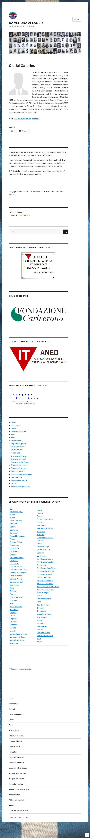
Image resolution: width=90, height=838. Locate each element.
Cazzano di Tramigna (18, 573)
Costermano (14, 585)
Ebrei (13, 438)
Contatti (14, 428)
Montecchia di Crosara (18, 634)
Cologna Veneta (16, 579)
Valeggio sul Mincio (44, 614)
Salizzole (40, 553)
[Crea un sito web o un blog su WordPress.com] (27, 818)
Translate (26, 215)
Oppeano (40, 516)
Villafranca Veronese (45, 635)
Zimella (39, 642)
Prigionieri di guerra (18, 444)
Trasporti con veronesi (19, 465)
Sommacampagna (44, 599)
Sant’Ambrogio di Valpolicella (48, 586)
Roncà (39, 544)
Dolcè (12, 588)
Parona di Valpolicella (45, 519)
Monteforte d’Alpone (18, 637)
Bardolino (13, 524)
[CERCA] (65, 232)
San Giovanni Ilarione (45, 559)
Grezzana (13, 600)
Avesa (12, 518)
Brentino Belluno (16, 542)
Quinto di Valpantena (45, 538)
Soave (39, 596)
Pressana (40, 534)
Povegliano (41, 531)
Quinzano (40, 541)
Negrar (39, 510)
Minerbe (13, 628)
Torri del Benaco (43, 605)
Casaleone (14, 560)
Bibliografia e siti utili (19, 480)
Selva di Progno (43, 593)
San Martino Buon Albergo (47, 568)
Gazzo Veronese (16, 597)
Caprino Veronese (16, 557)
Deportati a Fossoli (18, 459)
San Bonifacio (42, 556)
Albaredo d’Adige (16, 512)
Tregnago (40, 608)
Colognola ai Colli (16, 582)
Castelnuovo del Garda (18, 570)
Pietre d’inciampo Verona (20, 486)
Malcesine (13, 622)
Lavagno (13, 612)
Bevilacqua (14, 530)
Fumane (13, 594)
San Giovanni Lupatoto (46, 562)
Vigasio (40, 629)
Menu (76, 19)
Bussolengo (14, 545)
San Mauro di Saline (44, 574)
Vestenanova (42, 626)
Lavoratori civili (16, 450)
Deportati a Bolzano (19, 456)
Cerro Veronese (16, 576)
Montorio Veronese (17, 640)
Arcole (12, 515)
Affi (11, 508)
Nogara (40, 513)
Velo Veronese (42, 617)
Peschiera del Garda (45, 528)
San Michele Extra (44, 577)
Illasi (11, 603)
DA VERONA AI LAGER (26, 22)
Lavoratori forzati (17, 447)
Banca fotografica (18, 471)
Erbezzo (13, 591)
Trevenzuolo (41, 611)
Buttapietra (14, 548)
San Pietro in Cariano (45, 583)
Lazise (12, 616)
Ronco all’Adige (43, 547)
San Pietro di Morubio (45, 580)
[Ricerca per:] (36, 232)
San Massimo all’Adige (45, 571)
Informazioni (15, 425)
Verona (39, 620)
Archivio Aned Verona (22, 118)
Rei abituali (15, 453)
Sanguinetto (41, 565)
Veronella (40, 623)
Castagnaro (14, 564)
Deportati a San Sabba (20, 462)
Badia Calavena (16, 521)
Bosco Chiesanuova (17, 536)
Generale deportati (18, 431)
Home (13, 422)
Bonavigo (13, 533)
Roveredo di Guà (43, 550)
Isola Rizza (14, 609)
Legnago (13, 619)
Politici (13, 434)
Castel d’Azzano (16, 567)
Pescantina (41, 525)
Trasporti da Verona (18, 468)
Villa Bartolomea (43, 632)
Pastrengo (41, 522)
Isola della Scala (16, 606)
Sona (39, 602)
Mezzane (13, 625)
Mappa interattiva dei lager (21, 474)
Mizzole (13, 631)
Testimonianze (16, 477)
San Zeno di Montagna (45, 590)
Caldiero (13, 554)
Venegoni (35, 118)
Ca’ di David (14, 551)
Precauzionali (16, 441)
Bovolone (13, 539)
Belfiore (13, 527)
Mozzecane (14, 643)
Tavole (13, 483)
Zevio (39, 639)
